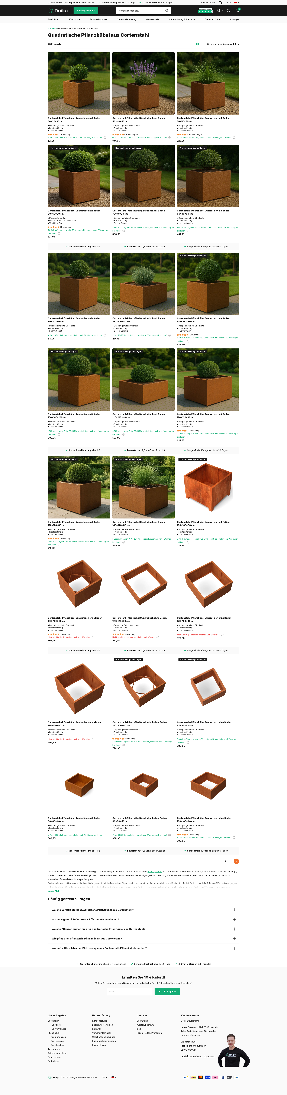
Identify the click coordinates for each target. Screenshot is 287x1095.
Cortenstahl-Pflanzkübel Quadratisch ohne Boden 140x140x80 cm (139, 724)
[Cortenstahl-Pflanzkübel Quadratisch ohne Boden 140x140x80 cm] (143, 688)
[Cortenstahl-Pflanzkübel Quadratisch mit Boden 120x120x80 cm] (79, 487)
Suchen (167, 10)
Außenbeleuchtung (57, 1053)
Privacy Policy (99, 1045)
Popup (105, 137)
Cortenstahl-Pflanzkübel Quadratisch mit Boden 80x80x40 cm (74, 820)
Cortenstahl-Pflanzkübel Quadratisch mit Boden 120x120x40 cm (138, 416)
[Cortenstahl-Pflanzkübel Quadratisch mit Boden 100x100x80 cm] (208, 284)
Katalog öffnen (85, 10)
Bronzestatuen (55, 1057)
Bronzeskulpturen (98, 19)
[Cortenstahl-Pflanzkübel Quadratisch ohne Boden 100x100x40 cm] (208, 783)
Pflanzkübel (74, 19)
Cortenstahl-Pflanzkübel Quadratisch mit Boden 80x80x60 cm (203, 212)
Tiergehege (54, 1049)
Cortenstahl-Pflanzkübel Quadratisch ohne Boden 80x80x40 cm (139, 820)
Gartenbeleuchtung (126, 19)
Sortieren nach (214, 44)
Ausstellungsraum (145, 1025)
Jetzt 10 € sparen (167, 991)
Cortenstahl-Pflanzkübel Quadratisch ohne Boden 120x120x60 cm (204, 619)
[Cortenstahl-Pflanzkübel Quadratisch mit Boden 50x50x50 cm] (208, 83)
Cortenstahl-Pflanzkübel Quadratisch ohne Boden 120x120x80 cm (75, 724)
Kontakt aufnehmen (191, 1056)
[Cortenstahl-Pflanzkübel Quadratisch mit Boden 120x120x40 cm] (143, 379)
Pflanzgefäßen (155, 871)
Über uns (142, 1015)
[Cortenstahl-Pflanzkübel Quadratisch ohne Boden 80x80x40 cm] (143, 783)
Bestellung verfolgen (102, 1025)
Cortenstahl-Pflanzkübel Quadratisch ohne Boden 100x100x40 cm (204, 820)
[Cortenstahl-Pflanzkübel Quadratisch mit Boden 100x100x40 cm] (143, 284)
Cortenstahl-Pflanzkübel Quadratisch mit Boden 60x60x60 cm (74, 212)
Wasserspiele (152, 19)
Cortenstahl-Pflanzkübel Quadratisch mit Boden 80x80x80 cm (74, 320)
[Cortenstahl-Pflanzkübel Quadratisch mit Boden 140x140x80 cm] (143, 487)
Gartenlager (53, 1061)
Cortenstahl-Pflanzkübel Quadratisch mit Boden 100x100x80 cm (203, 320)
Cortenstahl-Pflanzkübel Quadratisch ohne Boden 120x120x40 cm (139, 619)
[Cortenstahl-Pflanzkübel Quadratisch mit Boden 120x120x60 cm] (208, 379)
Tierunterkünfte (212, 19)
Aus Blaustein (57, 1045)
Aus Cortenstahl (58, 1037)
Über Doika (142, 1020)
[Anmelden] (229, 10)
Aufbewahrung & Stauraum (182, 19)
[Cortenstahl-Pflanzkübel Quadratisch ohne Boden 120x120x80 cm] (79, 688)
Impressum (209, 1056)
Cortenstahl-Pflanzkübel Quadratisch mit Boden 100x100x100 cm (74, 416)
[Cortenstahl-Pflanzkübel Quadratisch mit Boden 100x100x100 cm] (79, 379)
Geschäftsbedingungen (103, 1037)
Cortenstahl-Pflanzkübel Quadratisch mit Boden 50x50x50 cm (203, 119)
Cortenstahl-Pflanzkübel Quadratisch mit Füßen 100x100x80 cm (203, 523)
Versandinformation (101, 1033)
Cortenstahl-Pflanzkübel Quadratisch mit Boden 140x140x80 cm (138, 523)
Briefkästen (53, 19)
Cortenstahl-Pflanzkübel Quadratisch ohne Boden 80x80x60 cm (204, 724)
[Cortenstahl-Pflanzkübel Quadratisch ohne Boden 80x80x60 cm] (208, 688)
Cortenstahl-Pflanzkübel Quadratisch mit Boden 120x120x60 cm (203, 416)
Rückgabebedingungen (104, 1041)
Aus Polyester (57, 1041)
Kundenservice (208, 2)
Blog (139, 1029)
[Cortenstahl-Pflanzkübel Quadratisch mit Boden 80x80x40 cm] (79, 783)
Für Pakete (56, 1025)
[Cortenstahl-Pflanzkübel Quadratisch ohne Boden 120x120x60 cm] (208, 583)
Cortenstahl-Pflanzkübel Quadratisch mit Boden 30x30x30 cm (74, 119)
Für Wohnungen (59, 1029)
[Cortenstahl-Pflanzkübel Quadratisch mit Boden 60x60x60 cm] (79, 176)
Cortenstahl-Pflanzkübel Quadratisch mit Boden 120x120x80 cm (74, 523)
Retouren (96, 1029)
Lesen (54, 891)
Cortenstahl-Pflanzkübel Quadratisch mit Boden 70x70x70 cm (138, 212)
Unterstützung (101, 1015)
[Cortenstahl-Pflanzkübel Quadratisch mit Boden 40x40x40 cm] (143, 83)
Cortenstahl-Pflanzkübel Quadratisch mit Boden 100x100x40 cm (138, 320)
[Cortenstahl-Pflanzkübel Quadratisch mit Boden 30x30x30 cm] (79, 83)
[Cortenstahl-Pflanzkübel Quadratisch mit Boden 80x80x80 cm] (79, 284)
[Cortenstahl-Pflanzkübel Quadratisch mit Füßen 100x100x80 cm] (208, 487)
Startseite (52, 28)
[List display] (201, 44)
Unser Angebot (57, 1015)
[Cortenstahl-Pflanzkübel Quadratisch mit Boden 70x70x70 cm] (143, 176)
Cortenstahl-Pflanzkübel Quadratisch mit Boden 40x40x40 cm (138, 119)
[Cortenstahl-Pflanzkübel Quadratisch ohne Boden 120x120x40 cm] (143, 583)
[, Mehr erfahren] (220, 10)
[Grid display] (197, 44)
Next (236, 861)
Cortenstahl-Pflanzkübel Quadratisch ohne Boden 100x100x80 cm (75, 619)
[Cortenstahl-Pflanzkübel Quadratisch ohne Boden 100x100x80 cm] (79, 583)
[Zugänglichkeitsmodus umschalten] (220, 2)
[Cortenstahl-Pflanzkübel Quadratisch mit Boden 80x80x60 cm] (208, 176)
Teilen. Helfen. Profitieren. (149, 1033)
